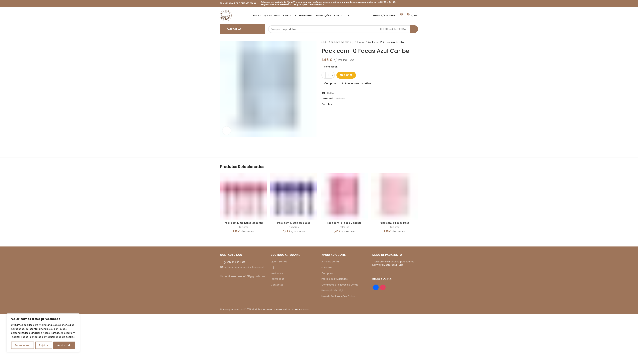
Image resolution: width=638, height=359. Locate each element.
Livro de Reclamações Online (338, 296)
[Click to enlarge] (226, 130)
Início (324, 42)
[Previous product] (409, 42)
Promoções (277, 279)
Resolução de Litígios (333, 290)
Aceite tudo (64, 345)
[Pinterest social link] (343, 104)
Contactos (277, 284)
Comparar (327, 273)
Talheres (360, 42)
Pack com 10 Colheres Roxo (294, 223)
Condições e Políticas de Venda (339, 284)
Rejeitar (43, 345)
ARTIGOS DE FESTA (341, 42)
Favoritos (326, 267)
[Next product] (416, 42)
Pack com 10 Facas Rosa (394, 223)
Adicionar (346, 75)
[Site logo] (226, 15)
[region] (43, 332)
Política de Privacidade (334, 279)
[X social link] (339, 104)
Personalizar (22, 345)
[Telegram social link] (351, 104)
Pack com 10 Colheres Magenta (243, 223)
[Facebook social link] (410, 3)
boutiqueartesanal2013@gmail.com (244, 276)
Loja (273, 267)
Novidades (277, 273)
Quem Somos (279, 261)
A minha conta (330, 261)
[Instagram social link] (414, 3)
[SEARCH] (414, 29)
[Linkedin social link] (347, 104)
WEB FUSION (302, 309)
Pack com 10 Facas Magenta (344, 223)
